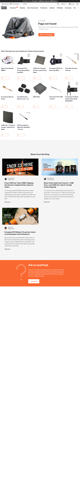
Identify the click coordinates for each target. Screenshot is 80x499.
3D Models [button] (60, 8)
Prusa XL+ (35, 1)
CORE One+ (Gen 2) (43, 1)
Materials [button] (22, 8)
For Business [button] (43, 8)
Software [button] (52, 8)
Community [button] (68, 8)
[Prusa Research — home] (4, 8)
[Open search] (58, 4)
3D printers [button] (13, 8)
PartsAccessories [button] (32, 8)
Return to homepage (46, 34)
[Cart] (77, 4)
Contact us (33, 281)
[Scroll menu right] (78, 7)
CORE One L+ (53, 1)
